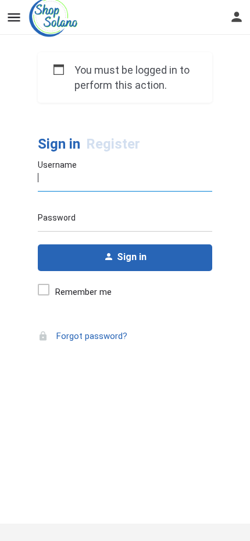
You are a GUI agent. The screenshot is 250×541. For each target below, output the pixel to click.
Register (113, 144)
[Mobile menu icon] (14, 18)
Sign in (59, 144)
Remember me (83, 292)
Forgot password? (90, 336)
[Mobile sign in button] (236, 16)
